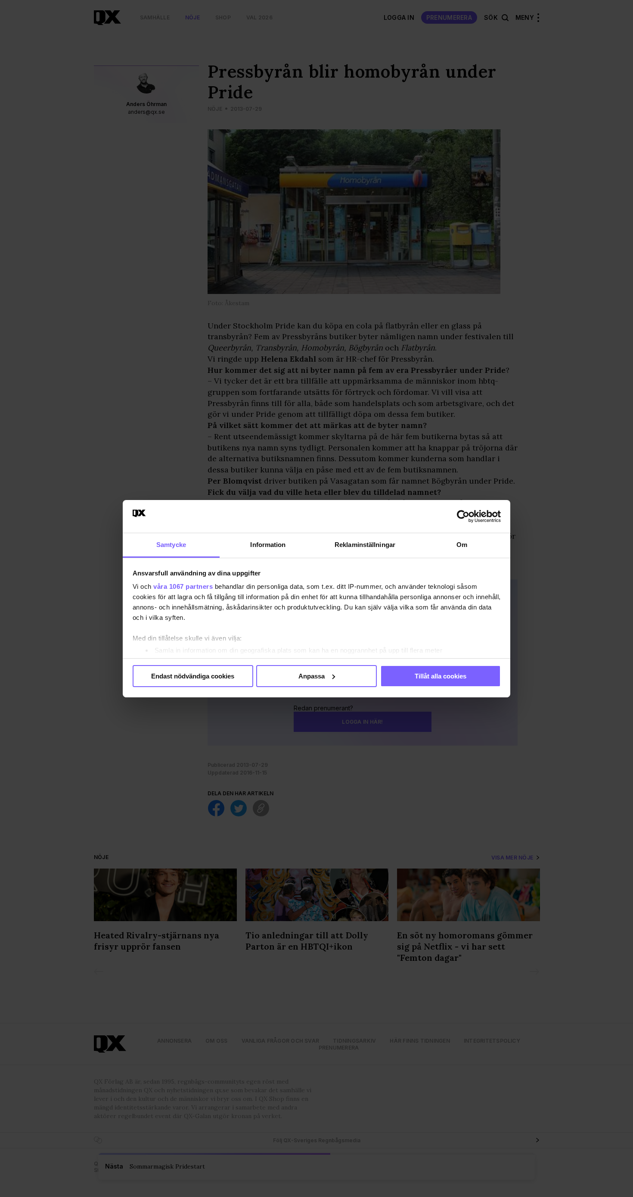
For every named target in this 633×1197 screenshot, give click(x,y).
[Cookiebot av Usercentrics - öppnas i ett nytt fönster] (463, 516)
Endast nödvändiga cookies (192, 676)
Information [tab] (267, 544)
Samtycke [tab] (171, 544)
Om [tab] (461, 544)
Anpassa (311, 676)
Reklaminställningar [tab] (365, 544)
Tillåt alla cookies (440, 676)
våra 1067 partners (183, 586)
